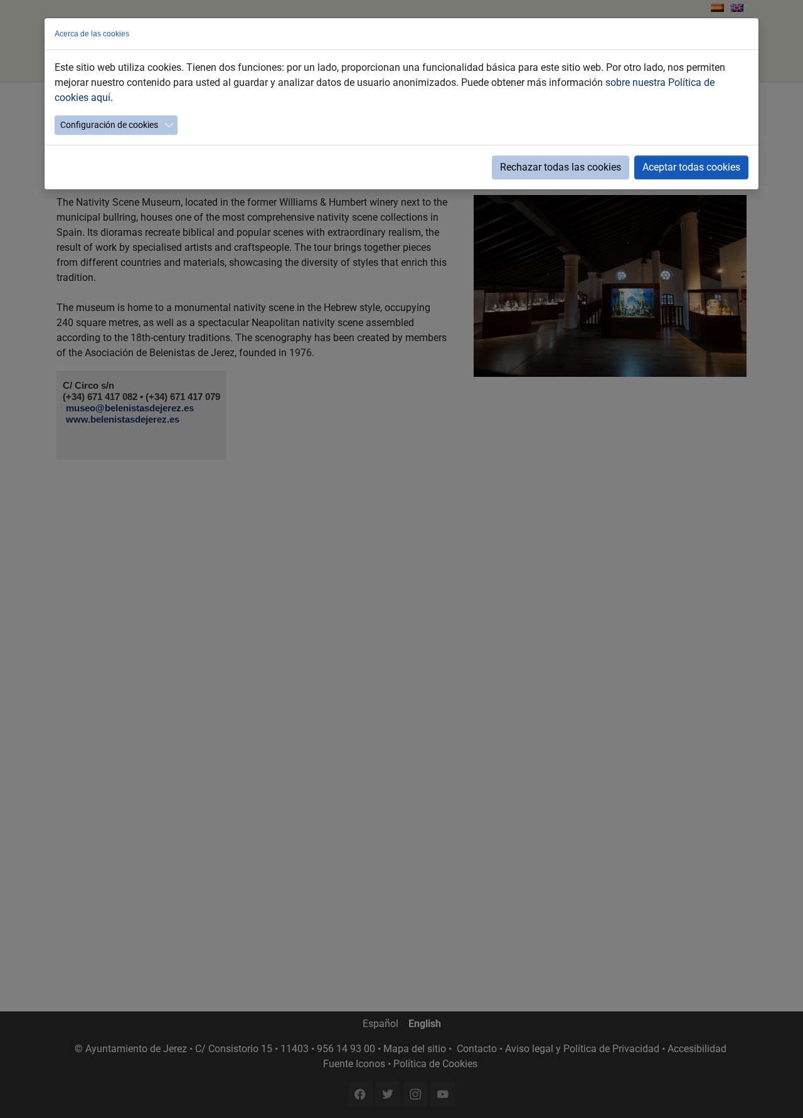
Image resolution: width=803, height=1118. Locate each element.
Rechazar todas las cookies (560, 167)
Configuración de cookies (109, 125)
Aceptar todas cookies (691, 167)
